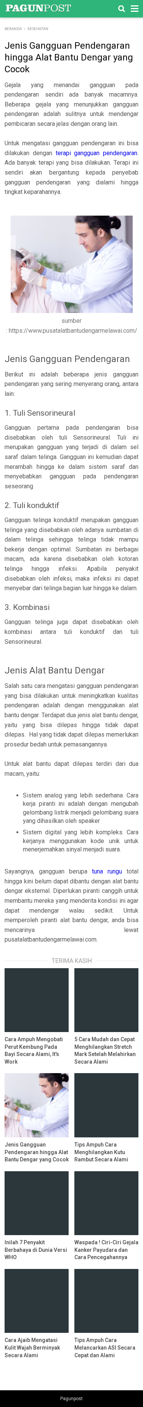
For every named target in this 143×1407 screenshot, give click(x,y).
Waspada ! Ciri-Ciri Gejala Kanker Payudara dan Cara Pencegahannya (106, 1249)
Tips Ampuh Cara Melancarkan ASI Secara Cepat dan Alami (104, 1347)
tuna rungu (107, 871)
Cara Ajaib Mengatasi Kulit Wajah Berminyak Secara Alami (32, 1347)
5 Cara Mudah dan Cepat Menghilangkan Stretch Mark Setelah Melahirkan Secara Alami (105, 1050)
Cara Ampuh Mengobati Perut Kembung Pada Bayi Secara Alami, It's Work (34, 1050)
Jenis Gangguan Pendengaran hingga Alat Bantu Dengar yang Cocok (37, 1152)
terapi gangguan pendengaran (97, 153)
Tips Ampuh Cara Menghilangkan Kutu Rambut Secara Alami (101, 1152)
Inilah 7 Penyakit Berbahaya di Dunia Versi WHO (36, 1249)
